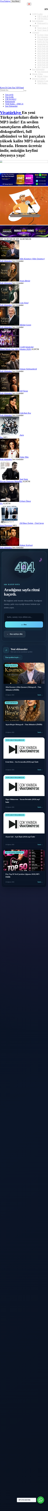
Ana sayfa (9, 95)
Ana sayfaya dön (15, 634)
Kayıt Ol (4, 87)
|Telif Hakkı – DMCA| (14, 104)
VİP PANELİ (10, 99)
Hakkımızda (10, 101)
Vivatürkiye (11, 112)
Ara (24, 624)
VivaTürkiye (5, 1)
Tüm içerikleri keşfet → (12, 657)
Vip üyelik (9, 97)
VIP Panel (20, 87)
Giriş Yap (12, 87)
